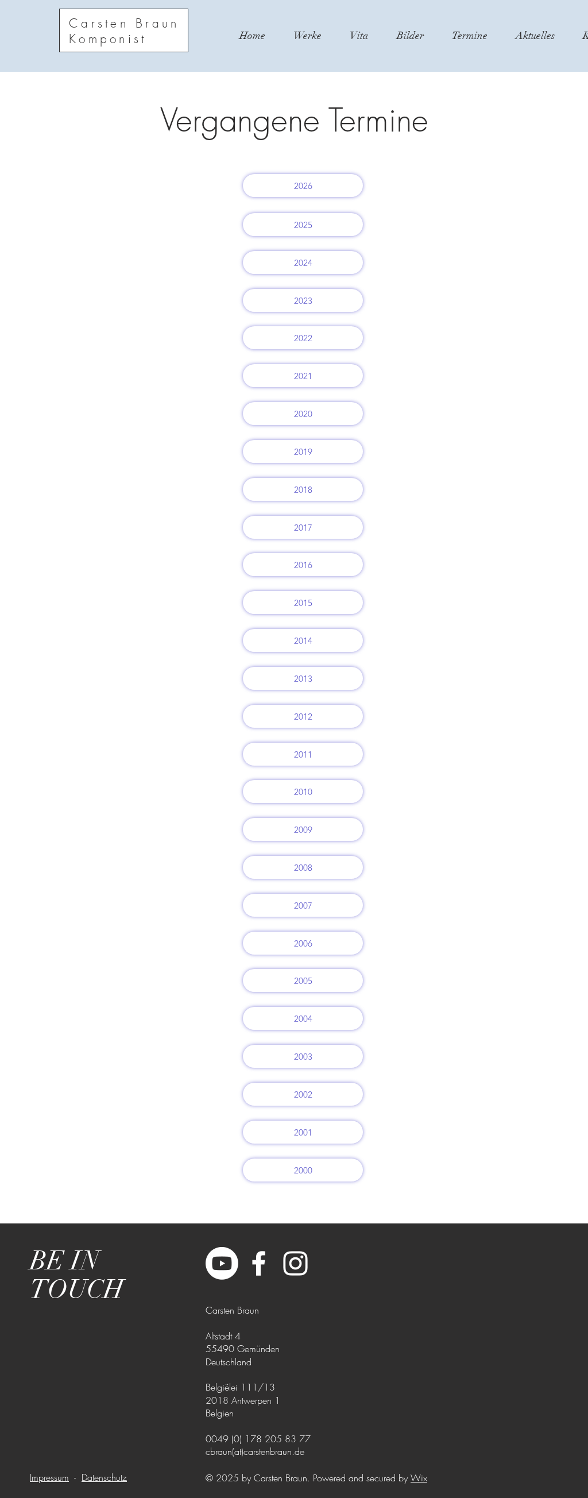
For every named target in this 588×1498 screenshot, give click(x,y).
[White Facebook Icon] (258, 1263)
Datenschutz (104, 1477)
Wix (419, 1478)
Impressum (49, 1477)
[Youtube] (222, 1263)
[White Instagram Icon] (295, 1263)
